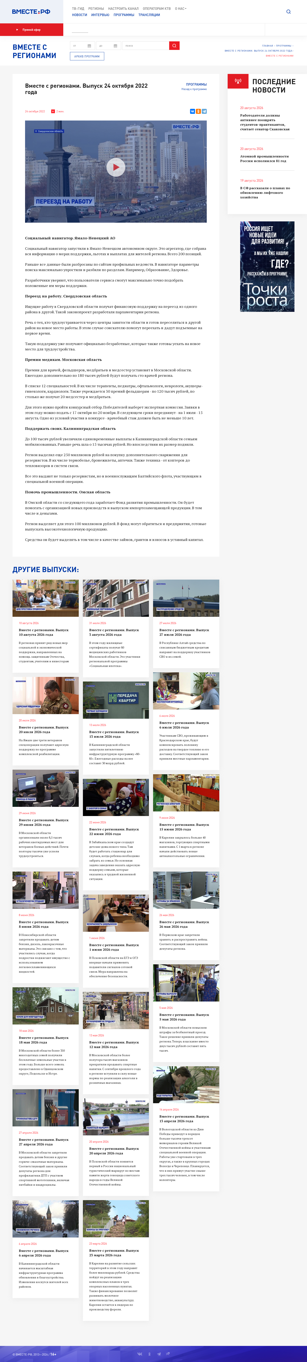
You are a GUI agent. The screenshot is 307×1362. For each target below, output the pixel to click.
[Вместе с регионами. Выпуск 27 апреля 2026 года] (46, 1107)
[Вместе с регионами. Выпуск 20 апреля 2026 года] (116, 1117)
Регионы (96, 8)
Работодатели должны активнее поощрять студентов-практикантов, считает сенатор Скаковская (265, 122)
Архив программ (87, 56)
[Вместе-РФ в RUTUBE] (292, 29)
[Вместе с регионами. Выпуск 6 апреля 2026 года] (46, 1219)
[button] (288, 11)
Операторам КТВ (157, 8)
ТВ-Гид (78, 8)
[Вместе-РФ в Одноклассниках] (278, 29)
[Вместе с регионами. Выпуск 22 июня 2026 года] (116, 797)
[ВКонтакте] (192, 111)
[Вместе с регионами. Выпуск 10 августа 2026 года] (46, 598)
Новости (79, 15)
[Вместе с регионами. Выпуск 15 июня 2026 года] (186, 792)
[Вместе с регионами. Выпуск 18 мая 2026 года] (46, 1005)
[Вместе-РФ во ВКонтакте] (271, 29)
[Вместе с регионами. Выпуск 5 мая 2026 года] (186, 983)
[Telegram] (204, 111)
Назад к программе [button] (194, 89)
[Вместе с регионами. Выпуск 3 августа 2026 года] (116, 598)
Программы (124, 15)
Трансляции (149, 15)
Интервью (100, 15)
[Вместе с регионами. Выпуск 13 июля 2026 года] (116, 700)
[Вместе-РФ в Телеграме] (286, 29)
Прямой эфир (32, 29)
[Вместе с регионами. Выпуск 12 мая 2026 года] (116, 1010)
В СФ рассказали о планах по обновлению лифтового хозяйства (265, 192)
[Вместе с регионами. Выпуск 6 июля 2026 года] (186, 691)
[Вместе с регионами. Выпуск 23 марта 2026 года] (116, 1218)
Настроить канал (123, 8)
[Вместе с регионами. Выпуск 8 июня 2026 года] (46, 890)
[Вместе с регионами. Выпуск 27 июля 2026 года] (186, 598)
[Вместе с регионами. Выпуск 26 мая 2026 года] (186, 890)
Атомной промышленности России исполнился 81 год (264, 158)
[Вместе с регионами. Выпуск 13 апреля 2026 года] (186, 1084)
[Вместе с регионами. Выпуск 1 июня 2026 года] (116, 913)
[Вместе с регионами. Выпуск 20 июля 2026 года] (46, 695)
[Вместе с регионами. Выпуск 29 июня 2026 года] (46, 788)
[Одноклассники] (198, 111)
